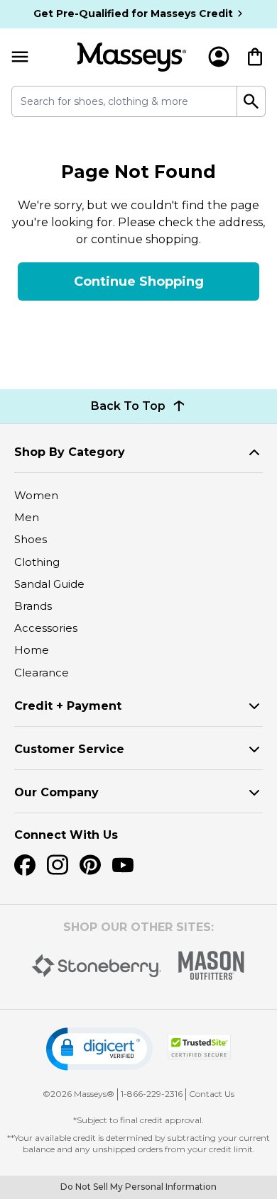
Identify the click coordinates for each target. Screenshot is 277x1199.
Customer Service (69, 749)
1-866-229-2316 (152, 1093)
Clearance (41, 672)
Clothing (37, 562)
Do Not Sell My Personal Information (138, 1186)
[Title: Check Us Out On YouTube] (123, 865)
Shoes (30, 539)
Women (36, 495)
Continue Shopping (139, 281)
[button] (99, 1049)
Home (31, 650)
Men (26, 517)
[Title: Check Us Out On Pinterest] (90, 865)
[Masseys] (131, 57)
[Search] (251, 101)
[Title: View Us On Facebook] (25, 865)
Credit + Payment (67, 706)
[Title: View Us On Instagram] (57, 865)
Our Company (56, 792)
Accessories (45, 628)
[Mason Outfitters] (210, 965)
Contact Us (211, 1093)
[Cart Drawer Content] (255, 56)
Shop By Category (69, 452)
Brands (33, 606)
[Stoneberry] (96, 966)
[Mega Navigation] (19, 57)
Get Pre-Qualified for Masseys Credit (133, 13)
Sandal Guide (49, 584)
